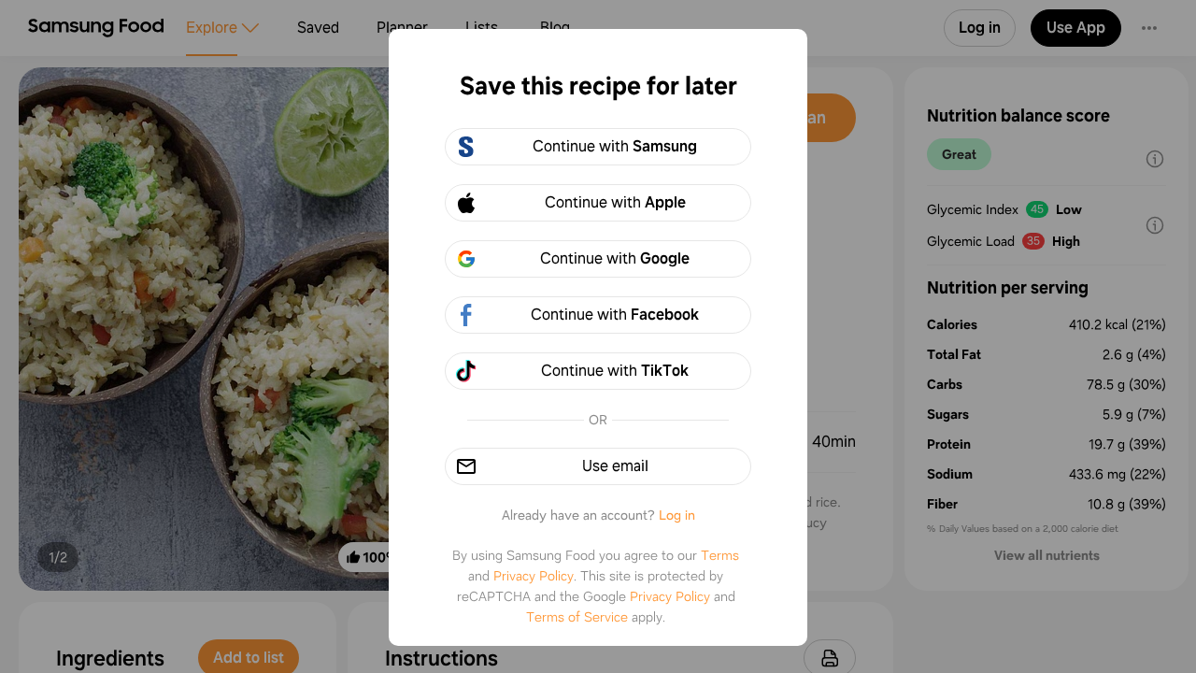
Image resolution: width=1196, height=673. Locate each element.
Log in (677, 515)
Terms (720, 555)
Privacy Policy (533, 575)
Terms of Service (577, 617)
